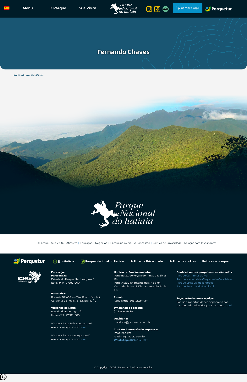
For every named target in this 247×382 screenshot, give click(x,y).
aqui (83, 327)
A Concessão (142, 242)
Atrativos (71, 242)
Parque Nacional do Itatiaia (104, 261)
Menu (28, 8)
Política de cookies (182, 261)
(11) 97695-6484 (123, 311)
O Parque (57, 8)
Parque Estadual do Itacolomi (195, 286)
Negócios (101, 242)
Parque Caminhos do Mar (193, 275)
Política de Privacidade (167, 242)
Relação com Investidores (200, 242)
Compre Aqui (190, 8)
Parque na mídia (121, 242)
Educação (86, 242)
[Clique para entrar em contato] (3, 378)
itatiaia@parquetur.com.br (131, 300)
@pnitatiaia (65, 261)
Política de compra (215, 261)
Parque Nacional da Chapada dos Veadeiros (204, 279)
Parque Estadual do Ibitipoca (195, 282)
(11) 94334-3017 (131, 339)
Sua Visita (87, 8)
